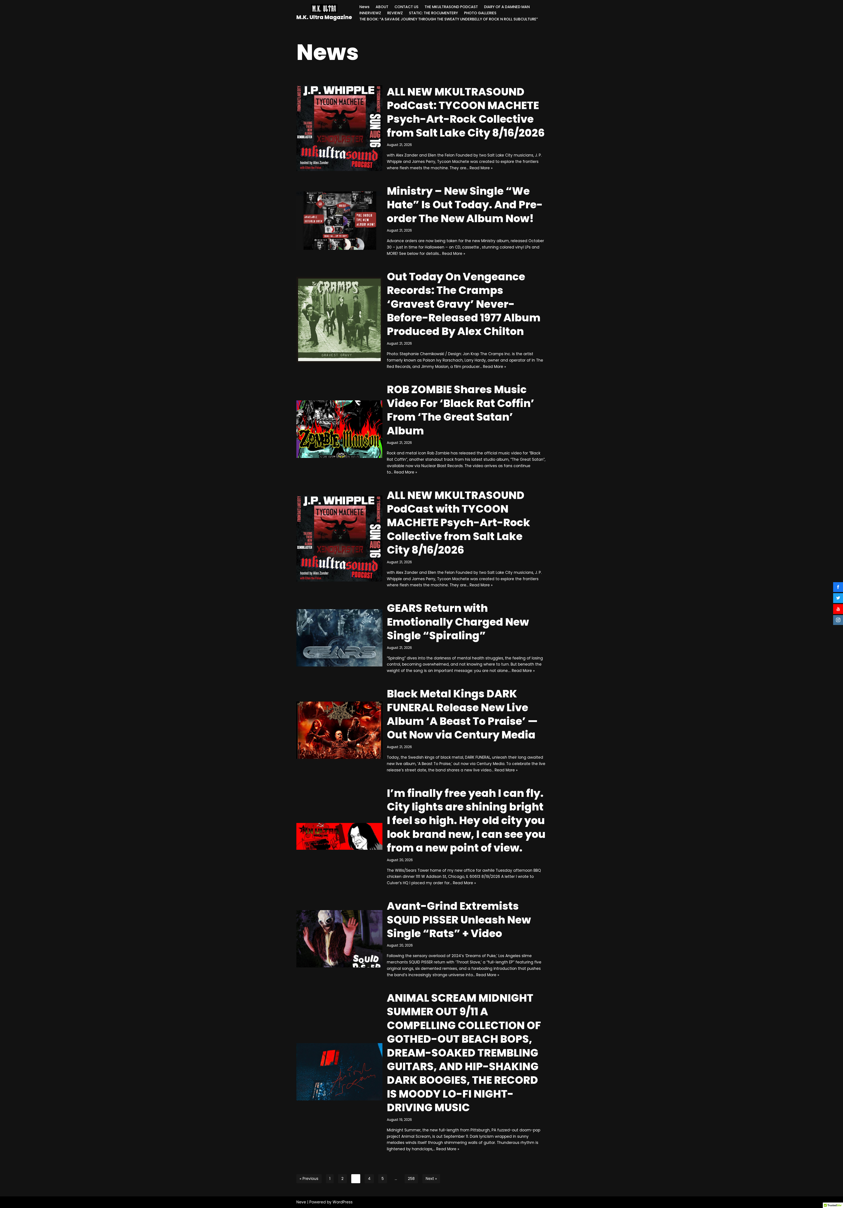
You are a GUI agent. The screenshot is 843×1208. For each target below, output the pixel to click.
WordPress (343, 1202)
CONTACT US (406, 6)
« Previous (309, 1178)
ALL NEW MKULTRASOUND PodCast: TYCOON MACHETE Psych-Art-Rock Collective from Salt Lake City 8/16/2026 (466, 112)
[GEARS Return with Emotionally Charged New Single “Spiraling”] (339, 637)
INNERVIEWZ (370, 13)
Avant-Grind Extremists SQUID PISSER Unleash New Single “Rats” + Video (459, 920)
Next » (431, 1178)
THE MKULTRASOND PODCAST (451, 6)
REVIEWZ (395, 13)
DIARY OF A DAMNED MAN (507, 6)
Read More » (481, 168)
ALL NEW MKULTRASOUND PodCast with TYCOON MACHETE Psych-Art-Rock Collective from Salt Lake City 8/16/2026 (458, 523)
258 (411, 1178)
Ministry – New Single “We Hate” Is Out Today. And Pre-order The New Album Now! (465, 205)
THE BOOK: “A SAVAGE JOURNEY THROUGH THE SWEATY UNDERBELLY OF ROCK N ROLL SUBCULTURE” (448, 19)
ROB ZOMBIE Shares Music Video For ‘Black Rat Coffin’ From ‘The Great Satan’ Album (460, 410)
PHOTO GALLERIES (480, 13)
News (364, 6)
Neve (301, 1202)
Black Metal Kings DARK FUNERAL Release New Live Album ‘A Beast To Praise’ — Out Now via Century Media (462, 714)
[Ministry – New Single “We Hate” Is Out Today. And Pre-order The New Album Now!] (339, 220)
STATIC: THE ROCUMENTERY (433, 13)
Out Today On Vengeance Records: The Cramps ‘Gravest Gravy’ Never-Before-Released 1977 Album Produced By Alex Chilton (463, 304)
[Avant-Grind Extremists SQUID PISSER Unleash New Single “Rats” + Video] (339, 938)
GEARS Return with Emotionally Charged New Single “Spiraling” (458, 622)
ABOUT (382, 6)
